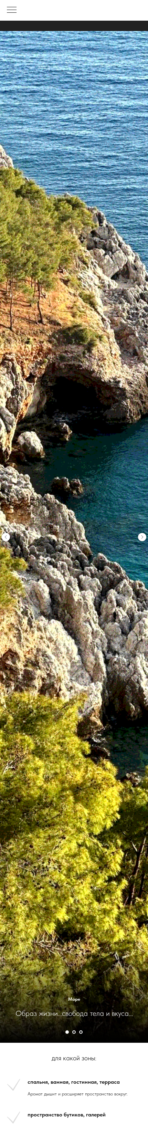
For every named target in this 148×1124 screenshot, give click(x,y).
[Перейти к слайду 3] (74, 1032)
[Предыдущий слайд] (6, 537)
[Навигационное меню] (12, 10)
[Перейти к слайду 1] (67, 1032)
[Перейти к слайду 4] (81, 1032)
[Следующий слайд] (142, 537)
